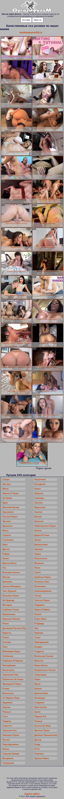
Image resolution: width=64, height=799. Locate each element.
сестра (37, 595)
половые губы (41, 582)
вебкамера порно (11, 651)
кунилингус (8, 512)
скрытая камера (10, 754)
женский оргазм (10, 507)
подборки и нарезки (12, 661)
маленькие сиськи (43, 656)
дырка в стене (41, 535)
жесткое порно (42, 730)
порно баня (40, 619)
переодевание (41, 642)
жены (5, 530)
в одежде (39, 623)
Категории (26, 20)
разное (37, 614)
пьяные (38, 721)
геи (4, 568)
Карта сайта (32, 793)
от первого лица (10, 698)
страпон (6, 535)
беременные (8, 614)
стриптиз (7, 726)
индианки (7, 702)
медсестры (40, 507)
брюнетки (7, 526)
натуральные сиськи (45, 670)
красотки (38, 521)
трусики (38, 503)
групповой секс (10, 675)
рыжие (5, 688)
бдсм (5, 503)
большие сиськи (11, 572)
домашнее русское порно (13, 628)
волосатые (8, 693)
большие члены (10, 595)
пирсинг (6, 707)
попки (5, 623)
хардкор (6, 721)
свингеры (39, 498)
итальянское (40, 558)
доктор (37, 740)
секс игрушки (9, 591)
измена (38, 530)
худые (37, 554)
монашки (39, 563)
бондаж (38, 647)
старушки (39, 702)
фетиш (5, 749)
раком (5, 637)
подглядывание (10, 744)
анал (4, 647)
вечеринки (7, 758)
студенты (39, 651)
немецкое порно (10, 735)
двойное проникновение (45, 735)
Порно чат (38, 20)
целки (37, 712)
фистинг (6, 484)
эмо (36, 628)
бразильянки (41, 544)
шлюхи (38, 688)
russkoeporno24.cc (30, 32)
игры (5, 544)
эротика (6, 521)
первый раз (40, 716)
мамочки (38, 661)
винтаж (38, 516)
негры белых (41, 665)
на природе (8, 600)
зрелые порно (41, 758)
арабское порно (42, 577)
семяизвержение (42, 591)
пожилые (39, 754)
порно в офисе (42, 609)
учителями (8, 540)
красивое (7, 582)
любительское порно (45, 526)
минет (5, 489)
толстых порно (42, 600)
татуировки (8, 763)
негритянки (40, 479)
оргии (37, 684)
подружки (39, 605)
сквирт (6, 479)
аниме (37, 540)
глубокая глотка (10, 609)
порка (37, 679)
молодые (7, 605)
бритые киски (9, 563)
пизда (37, 744)
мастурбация (9, 665)
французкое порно (11, 684)
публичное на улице (12, 679)
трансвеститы (9, 730)
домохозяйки (41, 693)
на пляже (7, 498)
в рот (37, 749)
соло (5, 716)
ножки (37, 489)
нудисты (6, 633)
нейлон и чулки (10, 493)
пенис (37, 568)
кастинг (6, 740)
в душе (6, 554)
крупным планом (11, 619)
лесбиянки (7, 656)
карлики (38, 549)
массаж (6, 577)
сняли (37, 572)
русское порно (10, 516)
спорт (37, 637)
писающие (39, 698)
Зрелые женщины (11, 586)
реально (6, 712)
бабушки (38, 493)
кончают (6, 642)
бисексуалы (8, 670)
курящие (38, 633)
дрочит (6, 549)
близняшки (40, 586)
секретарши (40, 675)
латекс (5, 558)
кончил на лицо (42, 726)
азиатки (38, 512)
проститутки (40, 707)
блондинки (40, 484)
